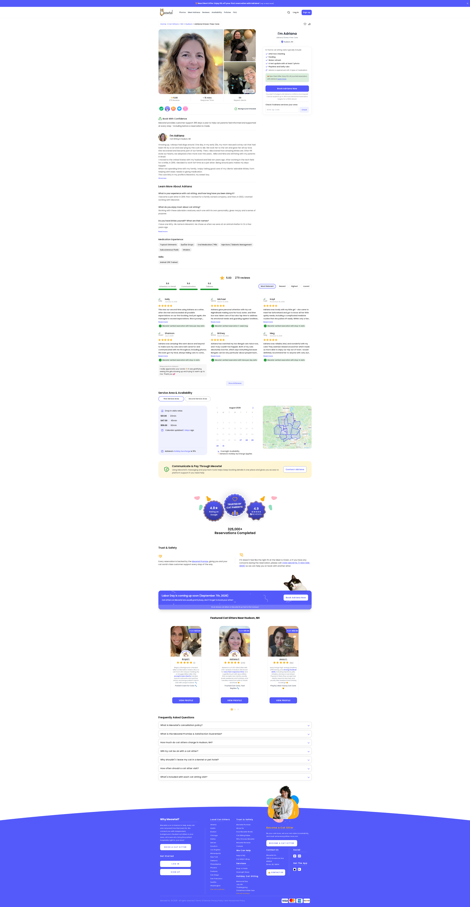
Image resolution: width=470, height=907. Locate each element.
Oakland (213, 861)
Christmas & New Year (245, 890)
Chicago (214, 835)
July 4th (239, 884)
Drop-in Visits (241, 868)
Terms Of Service (203, 900)
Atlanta (213, 825)
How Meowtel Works (244, 832)
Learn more (281, 79)
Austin (212, 828)
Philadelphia (215, 864)
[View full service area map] (287, 427)
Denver (213, 843)
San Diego (214, 875)
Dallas (213, 839)
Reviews (206, 12)
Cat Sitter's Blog (243, 859)
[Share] (309, 24)
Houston (213, 846)
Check (304, 110)
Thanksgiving (241, 887)
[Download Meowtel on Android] (299, 869)
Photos (182, 12)
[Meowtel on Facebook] (294, 856)
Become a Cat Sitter (281, 843)
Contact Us (272, 849)
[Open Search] (288, 12)
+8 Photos (249, 91)
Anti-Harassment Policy (235, 900)
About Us (240, 828)
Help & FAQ (240, 855)
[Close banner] (467, 3)
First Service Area (171, 399)
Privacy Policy (218, 900)
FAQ (235, 12)
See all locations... (218, 889)
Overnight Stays (242, 872)
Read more (163, 322)
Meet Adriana (194, 12)
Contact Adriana (295, 469)
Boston (213, 832)
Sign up (306, 12)
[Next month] (253, 408)
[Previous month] (217, 408)
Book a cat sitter (175, 847)
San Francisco (216, 879)
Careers (239, 846)
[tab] (232, 709)
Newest (282, 286)
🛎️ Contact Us (275, 872)
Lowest (306, 286)
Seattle (213, 882)
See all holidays (243, 893)
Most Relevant (267, 286)
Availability (217, 12)
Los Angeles (215, 850)
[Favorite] (305, 24)
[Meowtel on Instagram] (299, 856)
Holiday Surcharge (182, 451)
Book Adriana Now (287, 88)
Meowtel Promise (200, 561)
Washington (215, 886)
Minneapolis (215, 853)
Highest (294, 286)
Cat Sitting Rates (243, 835)
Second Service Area (198, 399)
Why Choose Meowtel (245, 839)
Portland (213, 871)
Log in (296, 12)
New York (214, 857)
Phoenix (213, 868)
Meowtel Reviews (243, 843)
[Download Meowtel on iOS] (294, 869)
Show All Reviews (235, 383)
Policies (227, 12)
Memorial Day (242, 881)
